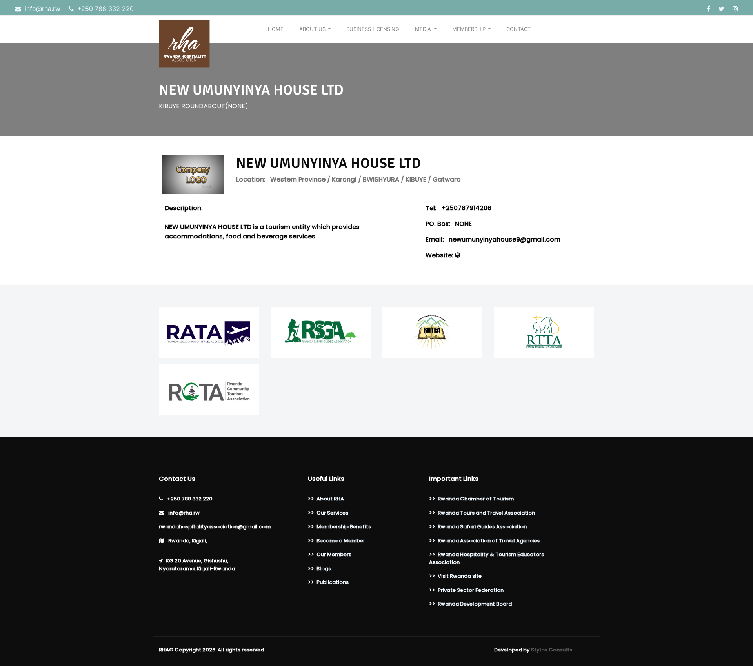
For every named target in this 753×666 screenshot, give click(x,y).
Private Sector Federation (471, 590)
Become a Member (340, 540)
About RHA (330, 498)
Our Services (332, 513)
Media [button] (424, 29)
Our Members (333, 554)
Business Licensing (372, 29)
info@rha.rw (42, 9)
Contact (518, 29)
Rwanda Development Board (475, 604)
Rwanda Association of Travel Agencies (489, 540)
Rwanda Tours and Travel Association (486, 513)
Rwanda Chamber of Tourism (476, 498)
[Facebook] (709, 9)
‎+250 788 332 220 (104, 9)
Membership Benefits (343, 526)
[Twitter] (722, 9)
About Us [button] (313, 29)
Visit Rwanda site (460, 576)
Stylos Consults (551, 649)
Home (276, 29)
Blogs (323, 568)
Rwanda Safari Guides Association (482, 526)
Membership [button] (469, 29)
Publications (332, 582)
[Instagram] (735, 9)
